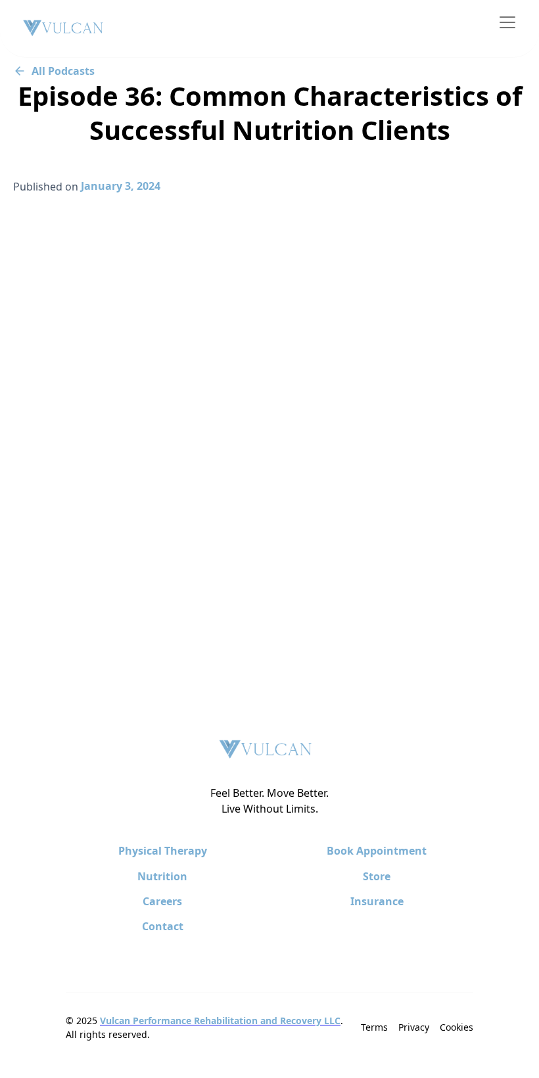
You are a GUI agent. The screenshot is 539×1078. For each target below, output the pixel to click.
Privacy (413, 1027)
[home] (63, 29)
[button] (505, 22)
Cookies (456, 1027)
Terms (374, 1027)
